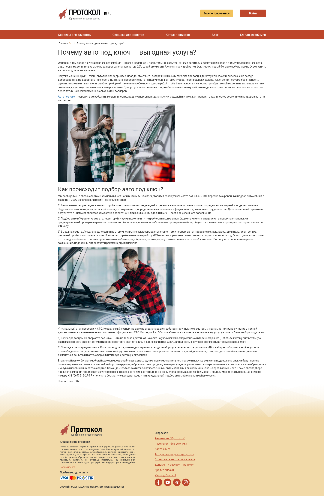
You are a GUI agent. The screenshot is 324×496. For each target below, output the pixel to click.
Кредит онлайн (164, 470)
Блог (215, 35)
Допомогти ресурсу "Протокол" (175, 464)
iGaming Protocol (165, 475)
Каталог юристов (178, 35)
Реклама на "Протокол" (170, 438)
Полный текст (67, 467)
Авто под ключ (67, 96)
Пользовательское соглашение (175, 459)
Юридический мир (253, 35)
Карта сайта (162, 449)
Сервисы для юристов (128, 35)
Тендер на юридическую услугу (174, 454)
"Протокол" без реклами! (171, 443)
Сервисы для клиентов (74, 35)
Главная (63, 43)
